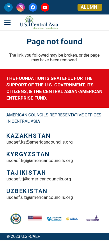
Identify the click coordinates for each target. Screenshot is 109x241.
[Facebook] (33, 7)
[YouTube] (45, 7)
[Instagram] (20, 7)
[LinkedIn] (8, 7)
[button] (7, 22)
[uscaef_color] (39, 22)
